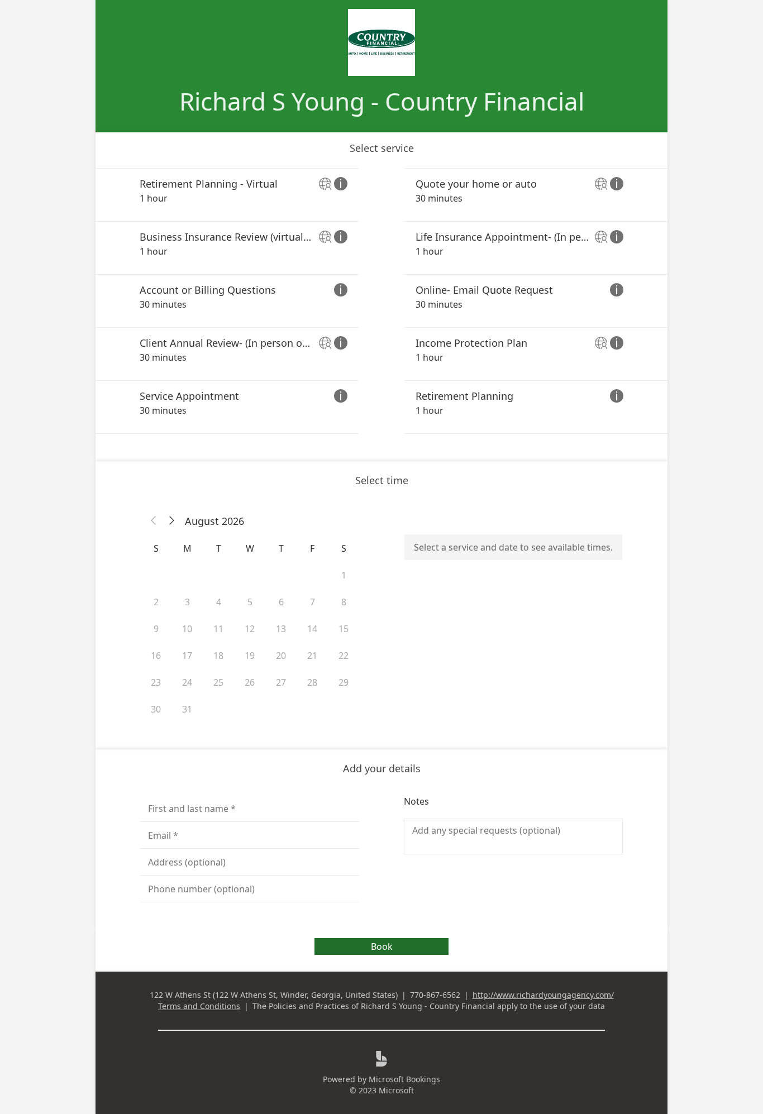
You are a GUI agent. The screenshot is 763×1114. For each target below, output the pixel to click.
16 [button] (156, 655)
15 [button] (343, 629)
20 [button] (281, 655)
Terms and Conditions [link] (199, 1006)
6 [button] (281, 602)
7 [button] (312, 602)
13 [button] (281, 629)
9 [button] (156, 629)
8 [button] (343, 602)
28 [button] (312, 682)
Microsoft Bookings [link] (404, 1079)
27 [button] (281, 682)
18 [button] (218, 655)
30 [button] (156, 709)
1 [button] (343, 575)
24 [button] (187, 682)
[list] (381, 301)
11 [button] (218, 629)
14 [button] (312, 629)
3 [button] (187, 602)
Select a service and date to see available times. (513, 547)
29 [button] (343, 682)
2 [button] (156, 602)
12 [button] (250, 629)
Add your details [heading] (382, 768)
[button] (154, 521)
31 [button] (187, 709)
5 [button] (249, 602)
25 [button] (218, 682)
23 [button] (156, 682)
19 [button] (250, 655)
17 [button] (187, 655)
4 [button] (218, 602)
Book (382, 946)
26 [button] (250, 682)
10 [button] (187, 629)
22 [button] (343, 655)
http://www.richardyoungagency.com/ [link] (543, 994)
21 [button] (312, 655)
